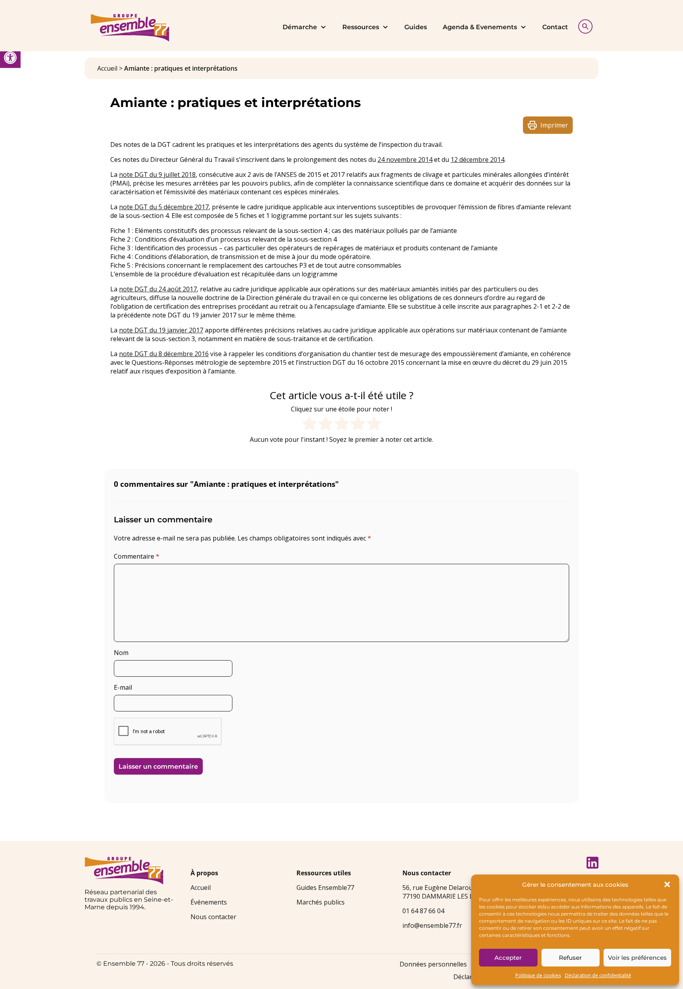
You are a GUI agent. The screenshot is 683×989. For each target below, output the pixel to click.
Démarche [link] (300, 27)
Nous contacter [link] (213, 916)
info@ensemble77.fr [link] (432, 925)
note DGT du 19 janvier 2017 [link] (161, 330)
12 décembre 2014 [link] (477, 159)
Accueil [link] (107, 68)
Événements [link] (209, 902)
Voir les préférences (637, 957)
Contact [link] (555, 27)
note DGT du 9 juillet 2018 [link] (157, 174)
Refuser (570, 957)
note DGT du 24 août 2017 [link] (158, 289)
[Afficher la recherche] (583, 25)
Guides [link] (415, 27)
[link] (10, 57)
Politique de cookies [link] (538, 975)
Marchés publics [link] (320, 902)
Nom (121, 652)
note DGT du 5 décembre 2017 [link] (164, 207)
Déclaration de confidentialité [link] (598, 975)
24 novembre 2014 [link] (404, 159)
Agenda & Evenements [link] (480, 27)
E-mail (123, 687)
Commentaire (136, 556)
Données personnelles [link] (433, 964)
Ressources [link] (360, 27)
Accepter (508, 957)
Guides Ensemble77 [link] (325, 887)
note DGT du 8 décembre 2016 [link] (164, 353)
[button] (667, 884)
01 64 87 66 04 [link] (423, 910)
